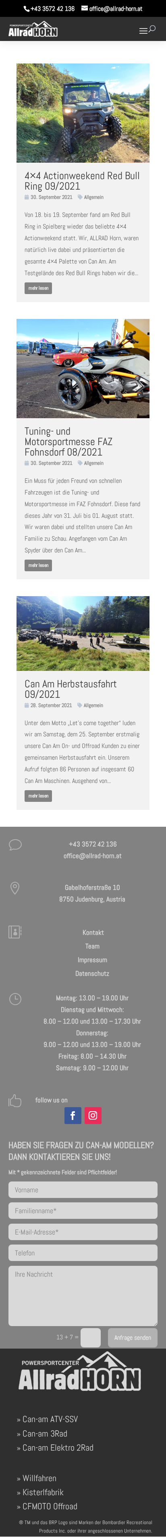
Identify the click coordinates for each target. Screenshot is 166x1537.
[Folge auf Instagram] (93, 1115)
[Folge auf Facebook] (72, 1115)
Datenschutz (92, 973)
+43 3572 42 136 (53, 8)
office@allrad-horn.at (93, 855)
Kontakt (92, 932)
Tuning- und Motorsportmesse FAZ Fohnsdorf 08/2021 (68, 442)
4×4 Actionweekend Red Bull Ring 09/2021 (82, 181)
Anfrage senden (132, 1338)
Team (92, 946)
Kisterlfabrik (43, 1492)
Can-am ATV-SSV (50, 1419)
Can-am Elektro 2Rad (58, 1447)
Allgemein (94, 197)
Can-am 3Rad (45, 1433)
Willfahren (39, 1478)
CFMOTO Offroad (50, 1506)
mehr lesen (38, 288)
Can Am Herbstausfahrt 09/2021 (71, 689)
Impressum (92, 959)
